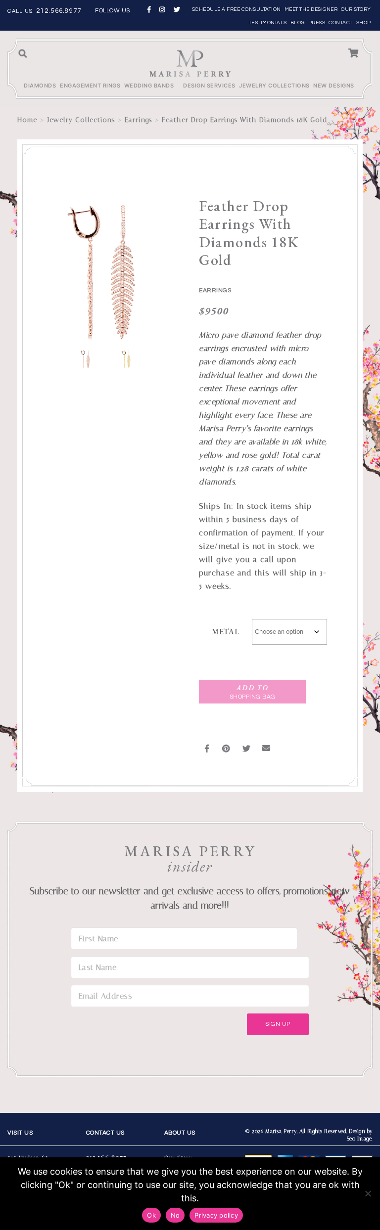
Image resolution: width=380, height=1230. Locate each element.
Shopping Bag (253, 692)
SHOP (363, 22)
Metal (225, 631)
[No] (368, 1193)
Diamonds (40, 85)
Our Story (356, 9)
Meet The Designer (311, 9)
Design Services (209, 85)
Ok (151, 1215)
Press (317, 22)
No (175, 1215)
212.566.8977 (59, 10)
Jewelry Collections (274, 85)
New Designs (333, 85)
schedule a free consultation (236, 9)
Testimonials (268, 22)
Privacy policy (216, 1215)
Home (27, 120)
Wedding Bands (149, 85)
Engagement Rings (90, 85)
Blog (297, 22)
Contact (341, 22)
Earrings (138, 120)
